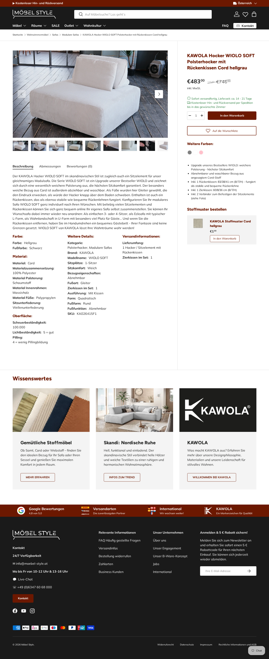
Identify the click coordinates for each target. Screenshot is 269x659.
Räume (36, 25)
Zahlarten (106, 564)
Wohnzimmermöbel (37, 35)
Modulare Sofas (70, 35)
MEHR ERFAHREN (38, 477)
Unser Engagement (167, 548)
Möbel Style (27, 644)
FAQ (225, 26)
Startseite (18, 35)
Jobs (156, 564)
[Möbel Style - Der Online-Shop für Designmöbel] (34, 14)
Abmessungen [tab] (50, 166)
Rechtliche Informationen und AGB (237, 644)
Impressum (206, 644)
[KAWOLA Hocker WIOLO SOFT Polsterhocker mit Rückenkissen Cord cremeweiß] (195, 152)
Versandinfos (108, 548)
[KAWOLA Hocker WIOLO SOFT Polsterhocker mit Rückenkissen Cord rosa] (201, 152)
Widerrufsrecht (165, 644)
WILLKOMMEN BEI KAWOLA (212, 477)
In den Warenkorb (232, 115)
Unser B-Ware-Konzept (170, 556)
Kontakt (23, 598)
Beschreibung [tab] (23, 166)
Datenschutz (187, 644)
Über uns (159, 540)
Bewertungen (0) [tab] (79, 166)
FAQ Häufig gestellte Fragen (119, 540)
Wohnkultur (92, 25)
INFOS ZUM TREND (122, 477)
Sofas (55, 35)
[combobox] (143, 14)
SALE (56, 25)
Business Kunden (111, 572)
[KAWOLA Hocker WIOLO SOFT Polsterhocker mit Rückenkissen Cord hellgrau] (189, 152)
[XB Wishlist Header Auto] (245, 13)
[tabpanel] (90, 263)
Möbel (17, 25)
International (162, 572)
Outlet (69, 25)
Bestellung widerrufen (115, 556)
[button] (254, 14)
